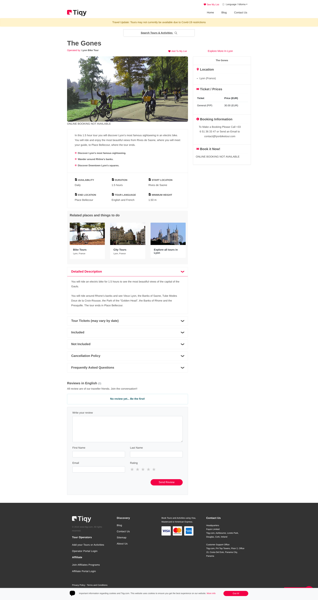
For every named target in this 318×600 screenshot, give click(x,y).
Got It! (236, 593)
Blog (224, 12)
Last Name (136, 447)
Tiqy (76, 13)
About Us (122, 543)
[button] (159, 33)
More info (211, 593)
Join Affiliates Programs (86, 564)
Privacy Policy (78, 585)
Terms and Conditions (97, 585)
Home (210, 12)
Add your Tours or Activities (88, 544)
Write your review (82, 412)
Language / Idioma (235, 4)
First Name (78, 447)
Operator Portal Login (85, 551)
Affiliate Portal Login (84, 571)
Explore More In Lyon (220, 51)
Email (75, 463)
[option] (127, 89)
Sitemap (121, 537)
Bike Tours (80, 249)
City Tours (119, 249)
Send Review (167, 482)
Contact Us (240, 12)
